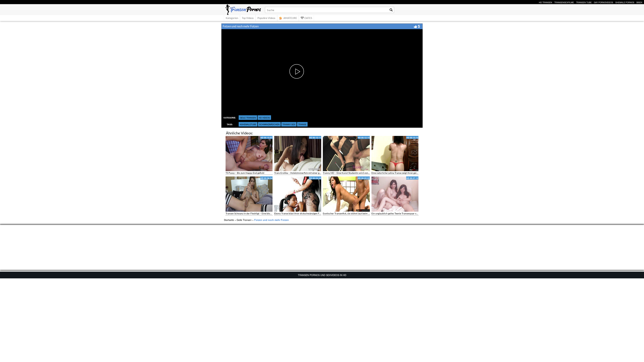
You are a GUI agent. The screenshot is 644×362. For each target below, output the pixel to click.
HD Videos (264, 117)
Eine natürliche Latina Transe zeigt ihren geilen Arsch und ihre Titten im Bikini (411, 172)
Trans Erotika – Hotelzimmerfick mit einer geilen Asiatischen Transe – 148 (312, 172)
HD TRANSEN (545, 2)
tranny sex (288, 124)
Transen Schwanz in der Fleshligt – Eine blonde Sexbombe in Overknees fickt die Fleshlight (272, 213)
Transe (302, 124)
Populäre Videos (266, 17)
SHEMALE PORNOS (624, 2)
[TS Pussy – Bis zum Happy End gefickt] (249, 153)
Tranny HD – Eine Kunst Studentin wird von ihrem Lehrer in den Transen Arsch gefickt (367, 172)
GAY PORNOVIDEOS (603, 2)
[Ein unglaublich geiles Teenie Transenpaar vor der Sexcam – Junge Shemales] (394, 194)
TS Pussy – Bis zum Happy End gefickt (245, 172)
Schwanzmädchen (269, 124)
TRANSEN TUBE (584, 2)
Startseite (229, 220)
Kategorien (232, 17)
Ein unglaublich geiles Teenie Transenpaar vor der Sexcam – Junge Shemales (410, 213)
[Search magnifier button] (391, 10)
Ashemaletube (248, 124)
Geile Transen (248, 117)
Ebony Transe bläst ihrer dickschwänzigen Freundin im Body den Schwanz (312, 213)
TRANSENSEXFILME (564, 2)
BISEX (639, 2)
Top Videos (248, 17)
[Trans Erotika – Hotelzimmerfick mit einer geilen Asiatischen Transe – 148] (297, 153)
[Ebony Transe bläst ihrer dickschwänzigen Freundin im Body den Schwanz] (297, 194)
